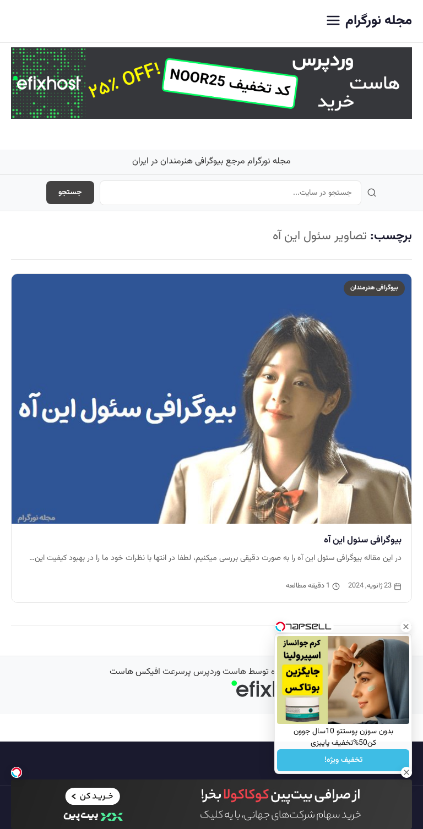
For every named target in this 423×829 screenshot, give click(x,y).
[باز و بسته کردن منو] (333, 21)
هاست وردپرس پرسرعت (204, 672)
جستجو (70, 192)
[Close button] (405, 626)
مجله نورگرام (378, 20)
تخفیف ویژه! (343, 760)
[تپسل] (16, 772)
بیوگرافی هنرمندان (374, 288)
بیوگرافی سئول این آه (363, 540)
